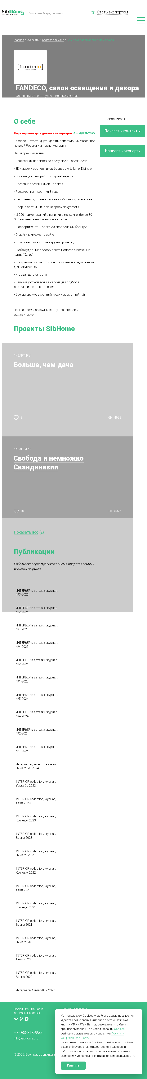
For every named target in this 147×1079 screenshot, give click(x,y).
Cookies (119, 1029)
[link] (94, 12)
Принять (73, 1065)
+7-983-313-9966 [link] (28, 1032)
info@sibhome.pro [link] (26, 1038)
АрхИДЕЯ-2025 (84, 133)
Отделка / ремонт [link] (53, 39)
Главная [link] (19, 39)
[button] (141, 20)
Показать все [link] (26, 532)
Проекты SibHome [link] (44, 329)
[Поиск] (22, 13)
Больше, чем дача (44, 365)
